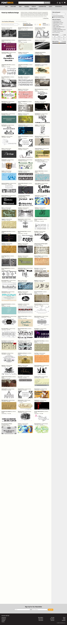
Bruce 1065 (20, 76)
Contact (63, 620)
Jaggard (3, 219)
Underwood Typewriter (6, 460)
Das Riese (36, 231)
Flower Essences (37, 423)
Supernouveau (20, 219)
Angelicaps (20, 171)
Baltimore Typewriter (22, 460)
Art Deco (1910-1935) (59, 29)
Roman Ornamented (38, 291)
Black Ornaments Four (39, 89)
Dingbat (57, 28)
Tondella (3, 472)
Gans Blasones (4, 485)
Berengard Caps (5, 113)
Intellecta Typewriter (38, 496)
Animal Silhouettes (38, 159)
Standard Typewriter (5, 508)
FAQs (64, 618)
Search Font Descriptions (58, 15)
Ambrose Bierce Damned (22, 183)
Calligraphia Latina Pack (6, 231)
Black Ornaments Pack (22, 231)
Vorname (3, 27)
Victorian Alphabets (5, 556)
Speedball (36, 448)
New (6, 6)
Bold (64, 36)
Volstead (3, 243)
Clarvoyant (20, 508)
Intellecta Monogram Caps (39, 436)
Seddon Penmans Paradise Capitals (40, 243)
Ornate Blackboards (5, 316)
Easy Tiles (20, 591)
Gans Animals (20, 340)
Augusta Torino (21, 388)
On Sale (64, 41)
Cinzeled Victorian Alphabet (40, 27)
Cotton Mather (37, 183)
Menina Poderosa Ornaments (39, 472)
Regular (59, 36)
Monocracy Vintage (38, 556)
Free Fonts (41, 620)
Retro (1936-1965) (58, 26)
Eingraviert (4, 591)
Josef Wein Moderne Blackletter (24, 195)
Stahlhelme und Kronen (22, 353)
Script (50, 6)
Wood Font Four (21, 485)
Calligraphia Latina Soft (6, 64)
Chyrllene (36, 508)
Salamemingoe (4, 291)
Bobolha (3, 89)
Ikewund (3, 365)
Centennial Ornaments (22, 40)
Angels (3, 171)
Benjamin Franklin (5, 448)
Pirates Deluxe (37, 460)
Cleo (2, 532)
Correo (3, 520)
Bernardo (36, 101)
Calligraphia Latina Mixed (23, 64)
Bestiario (36, 280)
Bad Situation (4, 125)
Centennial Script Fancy (6, 40)
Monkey (3, 579)
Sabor (3, 207)
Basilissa (36, 207)
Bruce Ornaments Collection (7, 423)
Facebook (4, 618)
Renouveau (36, 268)
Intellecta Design (9, 27)
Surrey (19, 556)
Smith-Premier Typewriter (22, 448)
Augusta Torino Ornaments (23, 136)
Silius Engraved (4, 400)
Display (34, 6)
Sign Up (50, 609)
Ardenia (19, 148)
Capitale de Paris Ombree (6, 376)
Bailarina (20, 113)
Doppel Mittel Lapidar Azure (23, 472)
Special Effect (33, 8)
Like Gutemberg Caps (5, 544)
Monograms (58, 6)
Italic (65, 34)
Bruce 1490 (20, 376)
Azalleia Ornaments (21, 125)
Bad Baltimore (37, 113)
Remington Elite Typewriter (23, 27)
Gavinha (19, 207)
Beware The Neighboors (22, 101)
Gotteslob (36, 485)
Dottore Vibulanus (5, 195)
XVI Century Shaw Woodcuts (23, 496)
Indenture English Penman (23, 579)
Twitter (3, 621)
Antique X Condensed (38, 219)
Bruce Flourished (5, 328)
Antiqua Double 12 (21, 159)
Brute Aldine (36, 544)
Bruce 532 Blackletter (5, 76)
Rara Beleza (36, 328)
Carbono (36, 40)
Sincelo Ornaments (37, 304)
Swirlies (19, 423)
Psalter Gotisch (21, 544)
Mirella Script (20, 400)
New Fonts (40, 618)
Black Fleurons (4, 101)
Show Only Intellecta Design (58, 17)
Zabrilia (19, 291)
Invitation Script (37, 376)
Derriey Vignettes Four (6, 268)
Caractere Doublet (5, 52)
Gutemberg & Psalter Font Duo (40, 532)
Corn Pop (36, 353)
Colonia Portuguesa (21, 532)
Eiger (19, 280)
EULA (64, 617)
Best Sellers (40, 617)
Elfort (35, 579)
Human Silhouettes (37, 365)
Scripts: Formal (58, 31)
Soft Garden (4, 353)
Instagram (4, 617)
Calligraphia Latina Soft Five (40, 52)
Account (52, 620)
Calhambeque (37, 64)
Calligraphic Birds (37, 520)
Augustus (3, 136)
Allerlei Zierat (36, 591)
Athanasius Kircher (38, 136)
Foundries (52, 618)
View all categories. (56, 32)
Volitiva (19, 243)
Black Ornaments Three (22, 328)
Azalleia (36, 125)
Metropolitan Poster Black (39, 340)
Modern (26, 6)
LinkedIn (3, 620)
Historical (57, 21)
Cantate (19, 52)
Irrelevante (20, 304)
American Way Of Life (39, 171)
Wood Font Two (21, 411)
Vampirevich (36, 400)
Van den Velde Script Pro (38, 411)
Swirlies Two (37, 195)
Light (55, 36)
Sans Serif (13, 6)
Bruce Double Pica (5, 280)
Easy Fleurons (4, 340)
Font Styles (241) (21, 21)
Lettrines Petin (4, 388)
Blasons (19, 89)
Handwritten (42, 6)
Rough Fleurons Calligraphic (7, 436)
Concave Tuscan (21, 520)
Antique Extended (38, 148)
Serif (20, 6)
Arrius (3, 148)
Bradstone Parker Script (22, 316)
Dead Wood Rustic (21, 436)
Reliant (19, 365)
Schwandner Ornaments (6, 304)
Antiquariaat (4, 159)
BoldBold (36, 76)
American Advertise (5, 183)
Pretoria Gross (37, 388)
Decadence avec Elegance (6, 411)
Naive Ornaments (37, 316)
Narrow (54, 38)
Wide (64, 38)
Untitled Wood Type (21, 268)
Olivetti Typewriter (5, 496)
